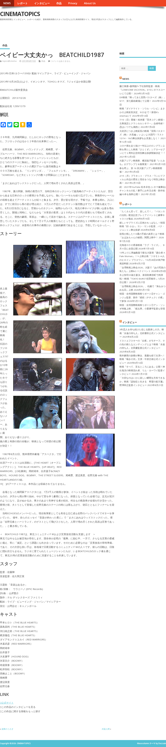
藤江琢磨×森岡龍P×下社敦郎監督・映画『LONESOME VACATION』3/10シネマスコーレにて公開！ (142, 90)
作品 (59, 3)
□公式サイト (7, 702)
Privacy (72, 3)
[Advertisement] (104, 30)
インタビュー (42, 3)
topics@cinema (9, 61)
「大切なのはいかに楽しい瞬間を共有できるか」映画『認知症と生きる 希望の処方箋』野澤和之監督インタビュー (142, 381)
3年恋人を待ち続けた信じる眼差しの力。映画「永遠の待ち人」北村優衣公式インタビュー (142, 333)
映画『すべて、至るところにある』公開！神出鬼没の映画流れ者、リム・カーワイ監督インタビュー (142, 370)
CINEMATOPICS (20, 14)
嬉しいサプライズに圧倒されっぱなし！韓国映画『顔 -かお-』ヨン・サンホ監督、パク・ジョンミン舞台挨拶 (142, 226)
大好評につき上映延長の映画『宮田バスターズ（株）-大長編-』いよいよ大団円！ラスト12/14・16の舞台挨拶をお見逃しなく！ (142, 135)
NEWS (7, 3)
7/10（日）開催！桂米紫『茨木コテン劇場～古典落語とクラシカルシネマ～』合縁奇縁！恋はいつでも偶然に (142, 123)
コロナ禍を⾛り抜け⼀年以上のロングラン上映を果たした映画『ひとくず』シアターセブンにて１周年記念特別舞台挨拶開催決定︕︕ (142, 149)
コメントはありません (60, 61)
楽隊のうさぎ (7, 729)
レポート (22, 3)
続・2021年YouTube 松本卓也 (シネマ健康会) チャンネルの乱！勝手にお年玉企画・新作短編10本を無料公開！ (142, 191)
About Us (90, 3)
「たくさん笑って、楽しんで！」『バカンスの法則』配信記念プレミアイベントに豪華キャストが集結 (142, 215)
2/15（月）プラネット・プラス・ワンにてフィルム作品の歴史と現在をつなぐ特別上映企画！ (142, 179)
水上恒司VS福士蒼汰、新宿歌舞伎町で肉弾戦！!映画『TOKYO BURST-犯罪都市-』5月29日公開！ (142, 279)
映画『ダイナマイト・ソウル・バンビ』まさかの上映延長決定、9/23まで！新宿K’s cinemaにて (142, 112)
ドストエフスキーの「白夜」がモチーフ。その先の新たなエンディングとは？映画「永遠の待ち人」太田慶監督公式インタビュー (142, 344)
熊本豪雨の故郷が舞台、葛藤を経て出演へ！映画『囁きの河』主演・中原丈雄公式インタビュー (142, 359)
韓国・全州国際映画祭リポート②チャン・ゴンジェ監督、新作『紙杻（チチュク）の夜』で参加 (142, 297)
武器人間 (106, 729)
